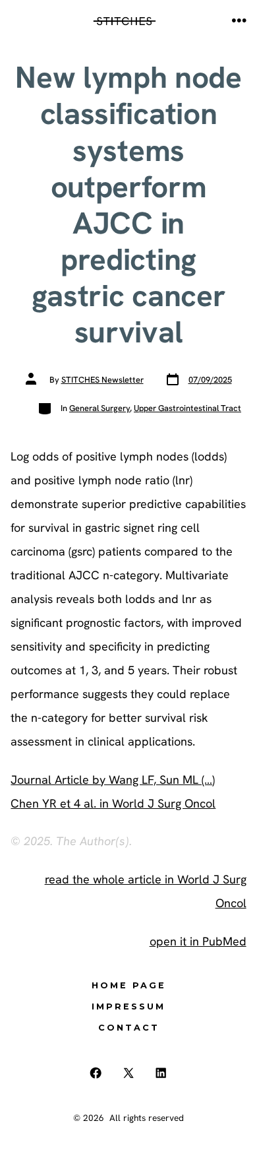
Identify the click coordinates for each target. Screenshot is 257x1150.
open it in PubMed (198, 941)
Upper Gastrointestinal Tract (187, 408)
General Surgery (99, 408)
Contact (128, 1028)
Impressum (128, 1006)
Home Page (129, 985)
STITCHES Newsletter (102, 379)
